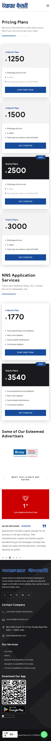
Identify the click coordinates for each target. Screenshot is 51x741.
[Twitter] (11, 595)
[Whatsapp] (44, 734)
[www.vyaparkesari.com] (3, 635)
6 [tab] (20, 558)
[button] (4, 450)
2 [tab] (6, 558)
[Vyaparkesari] (15, 5)
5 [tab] (17, 558)
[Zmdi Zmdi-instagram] (17, 595)
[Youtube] (23, 595)
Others (7, 655)
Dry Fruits (8, 651)
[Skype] (29, 595)
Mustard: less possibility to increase (18, 659)
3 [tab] (10, 558)
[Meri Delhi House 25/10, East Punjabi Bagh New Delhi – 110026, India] (3, 627)
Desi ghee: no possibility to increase (18, 664)
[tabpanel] (25, 538)
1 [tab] (3, 558)
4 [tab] (13, 558)
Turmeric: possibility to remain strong (19, 668)
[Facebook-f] (5, 595)
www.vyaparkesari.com (16, 635)
